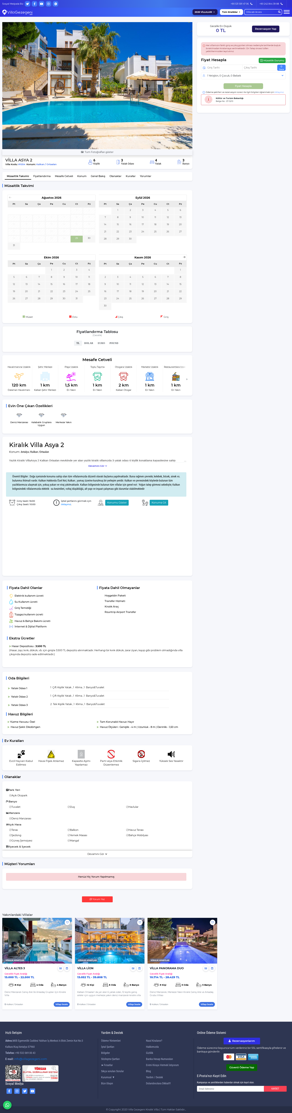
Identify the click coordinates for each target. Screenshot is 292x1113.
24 (142, 231)
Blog (148, 1071)
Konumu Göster (117, 502)
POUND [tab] (113, 343)
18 (155, 224)
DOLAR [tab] (88, 343)
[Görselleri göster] (60, 968)
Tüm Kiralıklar (230, 12)
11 (155, 217)
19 (168, 224)
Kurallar (131, 176)
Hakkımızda (152, 1046)
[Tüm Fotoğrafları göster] (97, 85)
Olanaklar (115, 176)
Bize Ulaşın (107, 1083)
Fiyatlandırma (42, 176)
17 (143, 224)
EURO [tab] (101, 343)
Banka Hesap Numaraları (159, 1059)
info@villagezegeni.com (30, 1059)
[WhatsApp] (7, 1105)
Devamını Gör (96, 465)
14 (105, 224)
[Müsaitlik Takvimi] (67, 968)
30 (89, 238)
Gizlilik (149, 1052)
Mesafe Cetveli (64, 176)
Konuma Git (159, 502)
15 (118, 224)
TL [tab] (78, 343)
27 (180, 231)
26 (168, 231)
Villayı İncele (62, 1004)
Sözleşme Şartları (110, 1059)
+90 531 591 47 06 (240, 3)
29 (76, 238)
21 (105, 231)
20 (180, 224)
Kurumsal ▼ (108, 1077)
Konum (82, 176)
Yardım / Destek (154, 1077)
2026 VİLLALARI (203, 12)
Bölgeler (105, 1052)
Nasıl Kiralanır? (154, 1040)
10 (143, 217)
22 (117, 231)
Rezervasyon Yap (265, 28)
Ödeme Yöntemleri (111, 1040)
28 (105, 238)
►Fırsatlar (107, 1065)
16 (130, 224)
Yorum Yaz (98, 899)
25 (155, 231)
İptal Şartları (107, 1046)
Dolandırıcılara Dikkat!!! (158, 1083)
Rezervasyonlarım (243, 1041)
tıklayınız (66, 504)
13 (180, 217)
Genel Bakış (98, 176)
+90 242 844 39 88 (269, 3)
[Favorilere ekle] (67, 922)
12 (168, 217)
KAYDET (275, 1088)
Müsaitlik (18, 176)
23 (130, 231)
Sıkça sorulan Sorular (112, 1071)
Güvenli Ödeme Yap (241, 1067)
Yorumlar (145, 176)
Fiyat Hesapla (243, 86)
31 (14, 245)
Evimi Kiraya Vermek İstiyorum (162, 1065)
